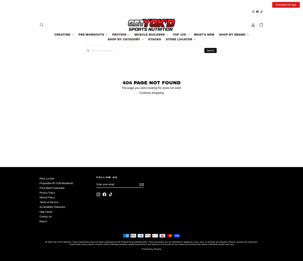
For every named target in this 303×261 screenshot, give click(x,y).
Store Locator (179, 39)
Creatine (62, 34)
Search (210, 50)
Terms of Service (48, 202)
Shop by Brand (232, 34)
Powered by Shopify (151, 249)
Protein (119, 34)
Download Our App (286, 4)
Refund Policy (47, 197)
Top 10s (180, 34)
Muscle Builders (150, 34)
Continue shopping (151, 92)
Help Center (46, 211)
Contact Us (45, 216)
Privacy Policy (47, 192)
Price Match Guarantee (52, 188)
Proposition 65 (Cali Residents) (56, 183)
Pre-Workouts (91, 34)
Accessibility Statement (52, 206)
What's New (204, 34)
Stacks (154, 39)
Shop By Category (124, 39)
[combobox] (151, 50)
